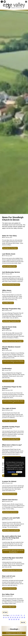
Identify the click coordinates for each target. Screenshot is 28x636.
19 (24, 617)
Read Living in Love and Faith (10, 530)
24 (18, 619)
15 (15, 617)
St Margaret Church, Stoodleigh (14, 633)
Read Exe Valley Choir (9, 606)
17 (19, 617)
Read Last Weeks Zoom (9, 266)
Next (22, 622)
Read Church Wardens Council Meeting (13, 361)
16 (17, 617)
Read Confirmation (8, 381)
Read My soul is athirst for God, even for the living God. (13, 551)
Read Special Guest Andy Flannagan (12, 341)
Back (5, 612)
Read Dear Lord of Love (9, 588)
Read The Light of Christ (9, 420)
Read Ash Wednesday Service (11, 284)
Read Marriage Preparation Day (11, 321)
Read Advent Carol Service (10, 512)
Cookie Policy (11, 472)
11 (6, 617)
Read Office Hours (8, 302)
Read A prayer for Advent (9, 493)
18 (22, 617)
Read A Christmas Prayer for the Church (13, 401)
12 (8, 617)
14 (12, 617)
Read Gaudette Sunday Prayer (11, 439)
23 (16, 619)
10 (3, 617)
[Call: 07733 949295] (2, 1)
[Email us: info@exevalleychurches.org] (5, 1)
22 (14, 619)
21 (11, 619)
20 (9, 619)
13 (10, 617)
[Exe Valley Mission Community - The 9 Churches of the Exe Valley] (14, 6)
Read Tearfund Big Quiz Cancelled (12, 570)
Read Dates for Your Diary (10, 248)
